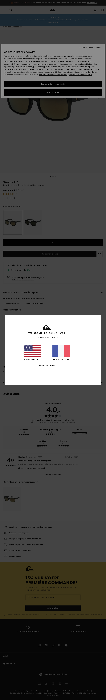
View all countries (47, 366)
